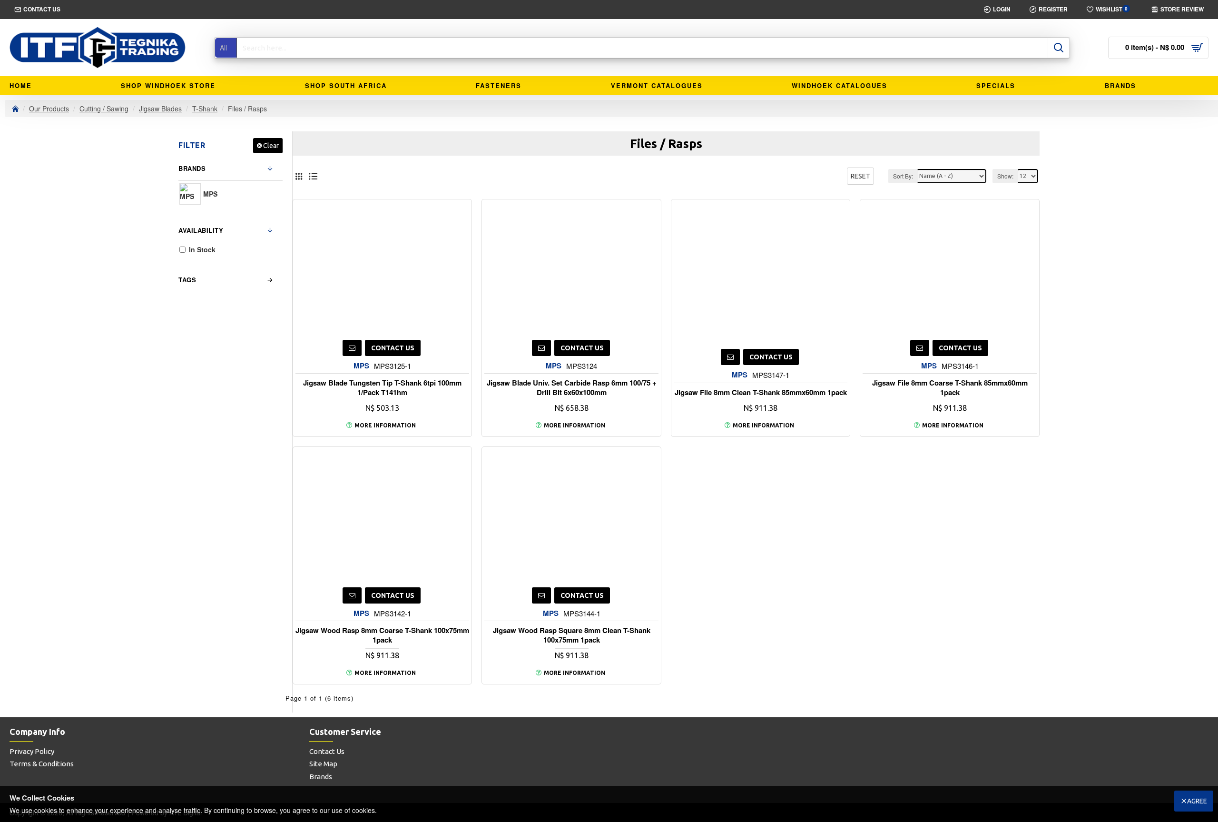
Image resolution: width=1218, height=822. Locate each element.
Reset (860, 176)
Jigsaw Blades (160, 108)
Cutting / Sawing (103, 108)
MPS (361, 366)
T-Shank (204, 108)
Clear (271, 145)
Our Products (49, 108)
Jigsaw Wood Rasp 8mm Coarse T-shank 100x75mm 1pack (382, 635)
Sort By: (903, 176)
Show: (1005, 176)
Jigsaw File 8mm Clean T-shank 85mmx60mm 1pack (761, 392)
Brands (192, 168)
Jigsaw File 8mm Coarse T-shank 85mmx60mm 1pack (950, 387)
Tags (187, 279)
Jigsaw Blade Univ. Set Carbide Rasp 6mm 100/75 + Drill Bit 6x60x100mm (572, 387)
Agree (1197, 801)
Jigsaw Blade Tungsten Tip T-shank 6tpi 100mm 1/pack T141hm (382, 387)
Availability (200, 230)
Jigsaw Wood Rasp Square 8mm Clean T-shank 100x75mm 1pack (571, 635)
